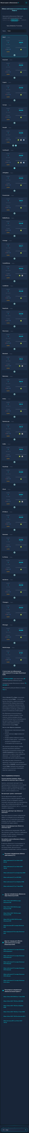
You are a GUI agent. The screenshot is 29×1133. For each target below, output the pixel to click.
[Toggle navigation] (26, 2)
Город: (4, 30)
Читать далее (15, 20)
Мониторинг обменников (9, 2)
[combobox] (16, 30)
